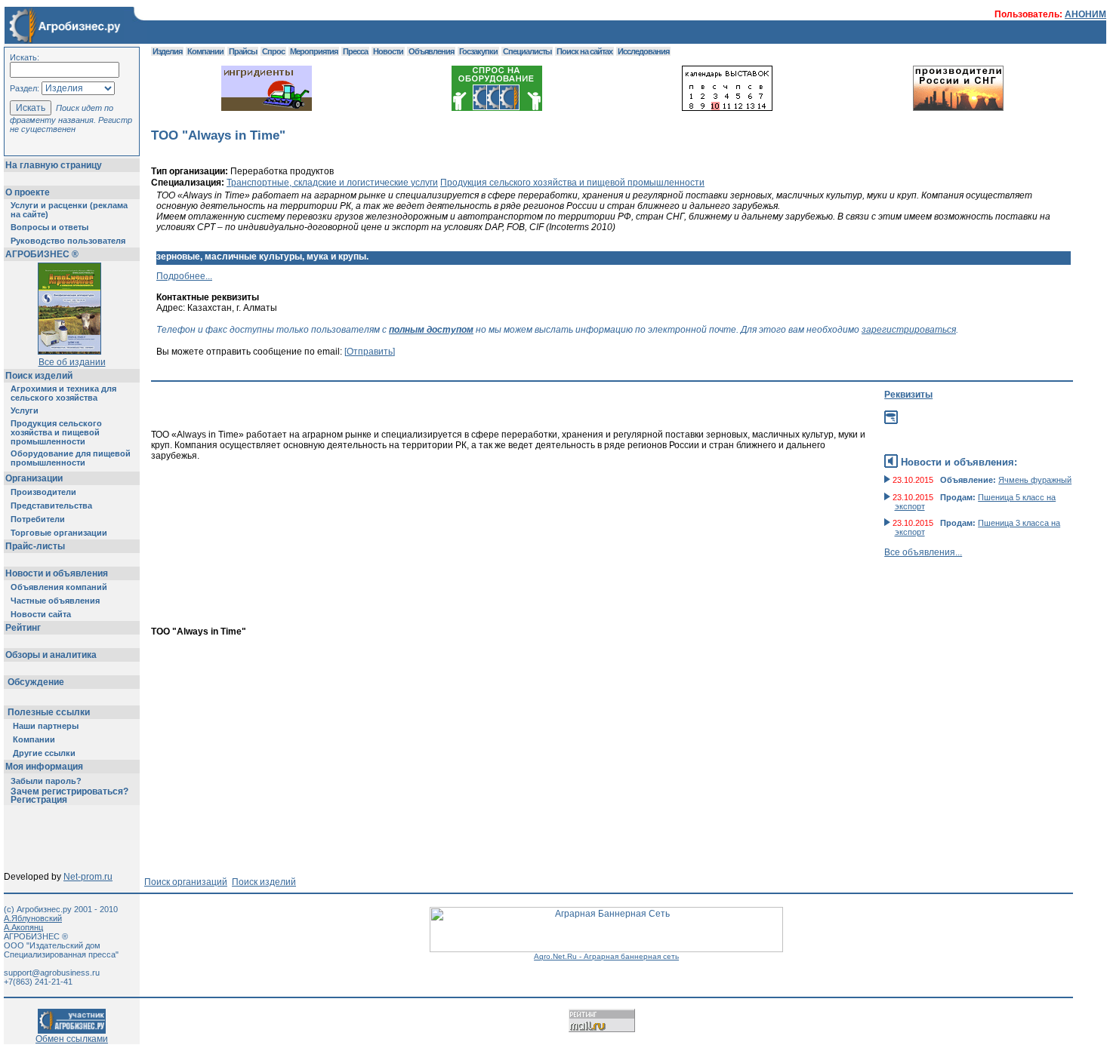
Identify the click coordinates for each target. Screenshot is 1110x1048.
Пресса (355, 51)
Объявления (431, 51)
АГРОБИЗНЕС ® (42, 254)
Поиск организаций (185, 882)
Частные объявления (55, 600)
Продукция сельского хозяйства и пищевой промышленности (56, 432)
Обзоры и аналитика (51, 655)
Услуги (25, 410)
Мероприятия (313, 51)
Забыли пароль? (46, 780)
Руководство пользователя (68, 240)
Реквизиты (908, 394)
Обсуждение (35, 682)
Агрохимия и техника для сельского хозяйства (63, 393)
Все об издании (72, 362)
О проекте (27, 192)
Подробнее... (184, 276)
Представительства (51, 505)
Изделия (167, 51)
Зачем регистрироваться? (69, 791)
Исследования (643, 51)
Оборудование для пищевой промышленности (71, 458)
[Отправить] (369, 351)
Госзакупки (478, 51)
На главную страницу (53, 165)
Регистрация (39, 799)
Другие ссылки (44, 753)
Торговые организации (59, 532)
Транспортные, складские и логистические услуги (332, 182)
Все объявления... (923, 552)
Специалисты (527, 51)
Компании (34, 739)
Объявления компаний (59, 587)
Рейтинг (23, 627)
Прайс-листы (35, 546)
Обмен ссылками (71, 1039)
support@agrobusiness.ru (52, 972)
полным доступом (431, 329)
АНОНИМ (1085, 14)
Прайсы (242, 51)
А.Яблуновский (33, 918)
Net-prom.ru (88, 876)
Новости (388, 51)
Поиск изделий (38, 375)
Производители (43, 491)
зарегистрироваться (909, 329)
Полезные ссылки (48, 712)
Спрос (273, 51)
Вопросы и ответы (49, 227)
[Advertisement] (523, 601)
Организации (34, 478)
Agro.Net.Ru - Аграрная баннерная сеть (606, 956)
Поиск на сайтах (584, 51)
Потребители (38, 519)
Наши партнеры (46, 725)
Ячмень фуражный (1034, 479)
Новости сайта (41, 614)
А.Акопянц (23, 927)
